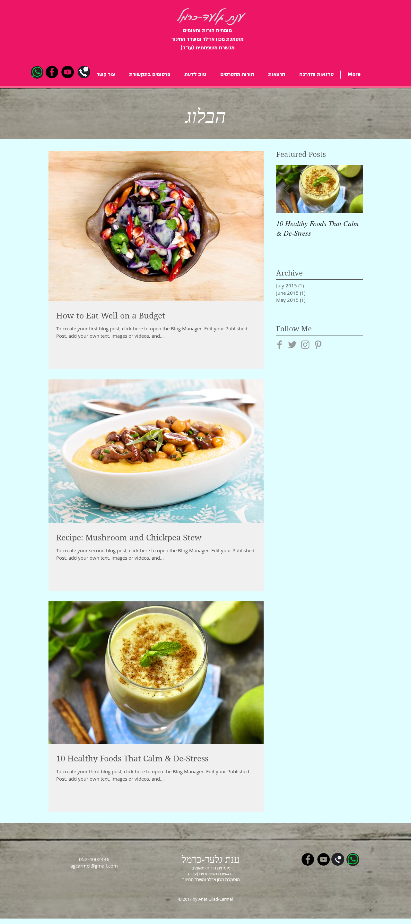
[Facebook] (52, 72)
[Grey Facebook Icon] (279, 344)
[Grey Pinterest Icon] (318, 344)
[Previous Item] (286, 189)
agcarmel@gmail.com (94, 865)
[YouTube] (67, 72)
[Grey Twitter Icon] (292, 344)
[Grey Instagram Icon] (305, 344)
